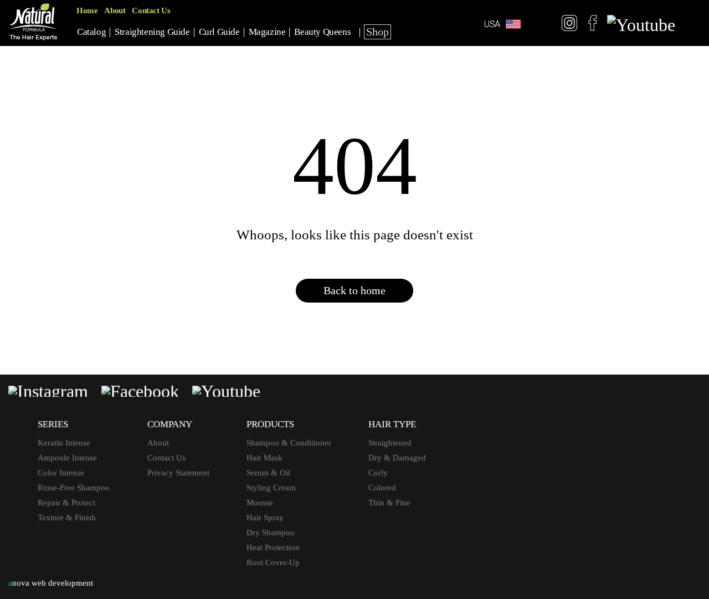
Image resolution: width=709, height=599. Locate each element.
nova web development (50, 582)
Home (86, 10)
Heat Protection (273, 547)
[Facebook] (592, 25)
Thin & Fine (389, 502)
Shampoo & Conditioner (288, 442)
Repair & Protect (66, 502)
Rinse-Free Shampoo (74, 487)
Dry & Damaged (397, 457)
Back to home (354, 290)
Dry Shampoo (270, 532)
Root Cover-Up (273, 562)
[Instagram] (569, 25)
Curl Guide (219, 32)
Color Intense (61, 472)
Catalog (91, 32)
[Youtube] (641, 25)
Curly (378, 472)
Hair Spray (265, 517)
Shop (377, 31)
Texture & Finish (67, 517)
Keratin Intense (64, 442)
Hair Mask (264, 457)
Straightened (390, 442)
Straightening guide (152, 32)
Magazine (267, 32)
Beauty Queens (322, 32)
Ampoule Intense (67, 457)
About (114, 10)
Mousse (259, 502)
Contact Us (151, 10)
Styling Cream (271, 487)
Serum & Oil (268, 472)
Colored (382, 487)
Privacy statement (178, 472)
